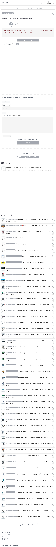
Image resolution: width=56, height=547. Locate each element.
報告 (53, 14)
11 (28, 524)
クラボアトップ (4, 8)
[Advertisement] (28, 58)
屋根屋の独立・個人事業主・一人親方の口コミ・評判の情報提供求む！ (23, 167)
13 (33, 524)
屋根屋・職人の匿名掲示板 (18, 8)
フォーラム (10, 8)
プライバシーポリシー (7, 534)
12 (30, 524)
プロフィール (5, 538)
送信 (31, 143)
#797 (53, 13)
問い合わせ (4, 539)
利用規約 (4, 536)
